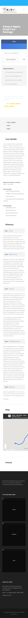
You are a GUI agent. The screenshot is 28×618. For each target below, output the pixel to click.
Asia (14, 560)
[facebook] (5, 3)
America (14, 534)
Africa (14, 509)
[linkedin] (10, 3)
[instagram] (13, 3)
